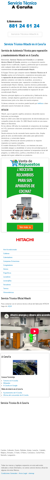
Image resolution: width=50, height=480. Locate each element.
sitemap (31, 473)
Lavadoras (7, 277)
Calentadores (7, 257)
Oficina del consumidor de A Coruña (15, 395)
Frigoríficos (7, 273)
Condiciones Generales (9, 473)
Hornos (5, 269)
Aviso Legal (23, 473)
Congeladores (8, 265)
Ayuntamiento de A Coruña (12, 393)
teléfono (40, 103)
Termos (5, 288)
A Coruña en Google (10, 385)
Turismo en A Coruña (10, 381)
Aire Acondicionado (10, 250)
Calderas (6, 253)
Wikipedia (6, 383)
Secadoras (7, 285)
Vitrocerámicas (8, 292)
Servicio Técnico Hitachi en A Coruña (25, 44)
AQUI (10, 306)
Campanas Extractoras (11, 261)
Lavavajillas (7, 281)
